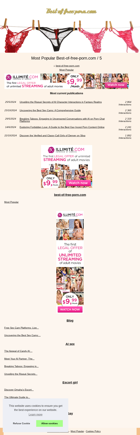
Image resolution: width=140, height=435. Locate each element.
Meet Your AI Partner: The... (19, 358)
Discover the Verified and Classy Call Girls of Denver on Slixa (52, 135)
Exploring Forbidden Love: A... (20, 420)
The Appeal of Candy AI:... (18, 351)
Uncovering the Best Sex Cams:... (22, 335)
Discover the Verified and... (18, 404)
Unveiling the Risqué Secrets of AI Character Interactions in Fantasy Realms (61, 102)
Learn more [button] (36, 414)
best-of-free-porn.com (68, 65)
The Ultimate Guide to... (17, 397)
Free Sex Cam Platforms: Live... (21, 327)
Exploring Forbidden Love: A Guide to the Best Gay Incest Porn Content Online (62, 127)
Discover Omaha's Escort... (19, 389)
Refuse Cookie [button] (21, 423)
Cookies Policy (93, 431)
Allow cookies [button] (49, 423)
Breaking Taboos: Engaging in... (21, 366)
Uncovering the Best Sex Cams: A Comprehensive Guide (50, 110)
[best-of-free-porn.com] (70, 26)
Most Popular (66, 69)
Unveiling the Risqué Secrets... (20, 374)
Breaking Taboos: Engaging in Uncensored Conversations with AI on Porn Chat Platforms (62, 120)
